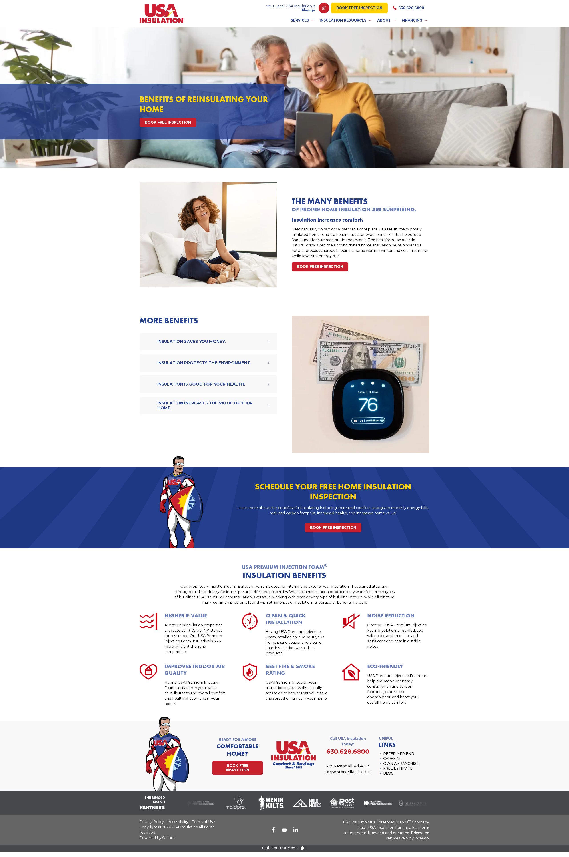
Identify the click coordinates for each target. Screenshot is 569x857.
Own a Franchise (401, 763)
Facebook (273, 829)
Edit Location (324, 8)
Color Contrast (303, 848)
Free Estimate (398, 768)
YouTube (284, 829)
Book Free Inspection (359, 8)
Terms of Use (203, 822)
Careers (392, 759)
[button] (302, 20)
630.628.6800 (411, 8)
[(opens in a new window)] (193, 803)
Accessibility (178, 822)
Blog (388, 773)
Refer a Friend (398, 754)
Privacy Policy (152, 822)
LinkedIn (295, 829)
